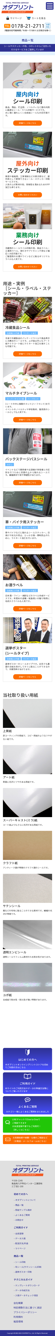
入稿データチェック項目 (26, 1295)
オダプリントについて (25, 1199)
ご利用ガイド (21, 1227)
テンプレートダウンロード (27, 1285)
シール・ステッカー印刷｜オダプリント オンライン (15, 12)
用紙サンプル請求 (23, 1209)
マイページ (16, 18)
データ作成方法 (22, 1290)
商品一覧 (19, 1205)
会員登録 (19, 1233)
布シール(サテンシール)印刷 (28, 1266)
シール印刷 (20, 1262)
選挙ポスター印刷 (23, 1271)
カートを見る (39, 18)
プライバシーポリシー (25, 1312)
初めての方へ (21, 1194)
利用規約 (18, 1317)
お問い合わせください (27, 194)
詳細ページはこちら (27, 123)
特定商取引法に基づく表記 (27, 1307)
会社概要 (18, 1303)
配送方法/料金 (21, 1243)
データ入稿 (20, 1238)
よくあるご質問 (22, 1215)
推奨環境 (18, 1321)
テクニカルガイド (23, 1279)
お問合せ (19, 1219)
